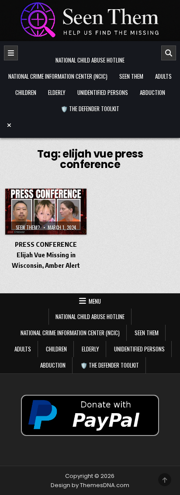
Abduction (152, 92)
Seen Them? (28, 227)
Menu (95, 301)
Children (25, 92)
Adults (163, 76)
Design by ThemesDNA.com (90, 485)
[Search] (168, 53)
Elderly (57, 92)
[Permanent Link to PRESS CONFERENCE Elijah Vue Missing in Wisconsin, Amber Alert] (46, 212)
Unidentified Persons (102, 92)
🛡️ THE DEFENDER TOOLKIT (90, 108)
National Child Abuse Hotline (90, 60)
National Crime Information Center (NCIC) (57, 76)
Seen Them (131, 76)
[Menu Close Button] (90, 125)
